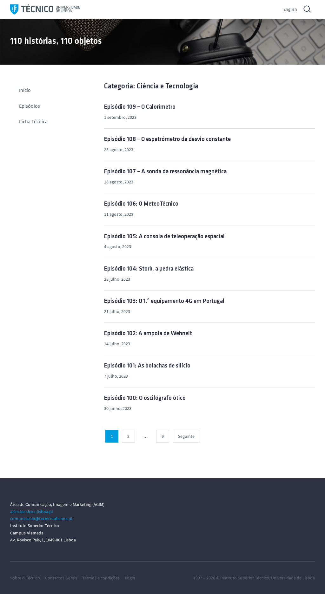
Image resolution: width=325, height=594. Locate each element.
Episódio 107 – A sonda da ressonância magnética (165, 172)
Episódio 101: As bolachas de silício (147, 366)
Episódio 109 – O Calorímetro (140, 107)
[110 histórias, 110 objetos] (45, 9)
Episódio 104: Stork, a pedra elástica (149, 269)
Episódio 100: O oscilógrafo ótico (145, 398)
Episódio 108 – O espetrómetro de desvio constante (167, 140)
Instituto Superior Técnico (244, 578)
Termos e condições (101, 578)
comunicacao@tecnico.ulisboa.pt (41, 518)
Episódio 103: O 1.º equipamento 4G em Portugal (164, 301)
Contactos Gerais (61, 578)
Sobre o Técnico (25, 578)
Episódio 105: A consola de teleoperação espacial (164, 237)
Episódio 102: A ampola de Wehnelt (148, 334)
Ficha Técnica (33, 121)
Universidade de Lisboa (293, 578)
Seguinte (186, 436)
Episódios (29, 106)
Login (130, 578)
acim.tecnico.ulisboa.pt (31, 511)
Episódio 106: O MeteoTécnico (141, 204)
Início (25, 90)
